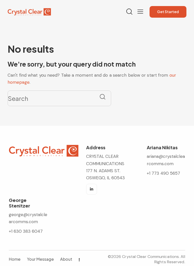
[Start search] (102, 97)
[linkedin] (91, 189)
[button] (140, 11)
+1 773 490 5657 (163, 173)
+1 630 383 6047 (26, 231)
